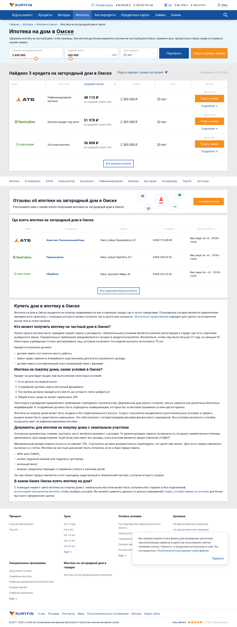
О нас (41, 613)
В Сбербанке (32, 181)
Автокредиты (105, 15)
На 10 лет (69, 535)
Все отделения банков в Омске (118, 290)
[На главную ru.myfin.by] (21, 614)
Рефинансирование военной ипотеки (31, 581)
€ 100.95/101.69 (143, 5)
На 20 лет (69, 546)
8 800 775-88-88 (162, 240)
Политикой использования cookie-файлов (183, 550)
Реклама (53, 613)
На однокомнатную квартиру (191, 529)
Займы (160, 15)
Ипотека (82, 15)
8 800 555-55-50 (162, 274)
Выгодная (150, 181)
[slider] (36, 58)
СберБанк (52, 273)
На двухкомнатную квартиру (190, 524)
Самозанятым (127, 538)
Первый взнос (76, 50)
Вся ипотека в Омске (118, 163)
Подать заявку (210, 98)
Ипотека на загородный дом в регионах (88, 575)
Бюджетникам (18, 587)
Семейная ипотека (20, 576)
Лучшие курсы (104, 5)
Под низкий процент (21, 524)
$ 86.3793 (180, 5)
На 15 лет (69, 540)
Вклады (64, 15)
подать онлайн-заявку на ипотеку (186, 491)
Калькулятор (67, 181)
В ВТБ (49, 181)
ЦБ (170, 5)
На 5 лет (69, 529)
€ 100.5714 (197, 5)
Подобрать (174, 53)
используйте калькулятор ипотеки (37, 491)
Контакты (68, 613)
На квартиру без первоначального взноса (139, 525)
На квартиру (169, 181)
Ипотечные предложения (151, 316)
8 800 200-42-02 (162, 257)
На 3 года (69, 524)
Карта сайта (152, 613)
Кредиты (45, 15)
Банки (176, 15)
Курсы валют (22, 15)
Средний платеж (94, 84)
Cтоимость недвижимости (27, 50)
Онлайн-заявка (127, 544)
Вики (81, 613)
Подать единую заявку (209, 53)
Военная (133, 181)
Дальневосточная (20, 570)
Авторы (136, 613)
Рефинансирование (111, 181)
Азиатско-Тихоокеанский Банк (65, 240)
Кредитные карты (135, 15)
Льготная (203, 181)
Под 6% (187, 181)
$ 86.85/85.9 (123, 5)
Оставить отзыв (209, 201)
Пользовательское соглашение (108, 613)
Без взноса (87, 181)
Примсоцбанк (55, 257)
